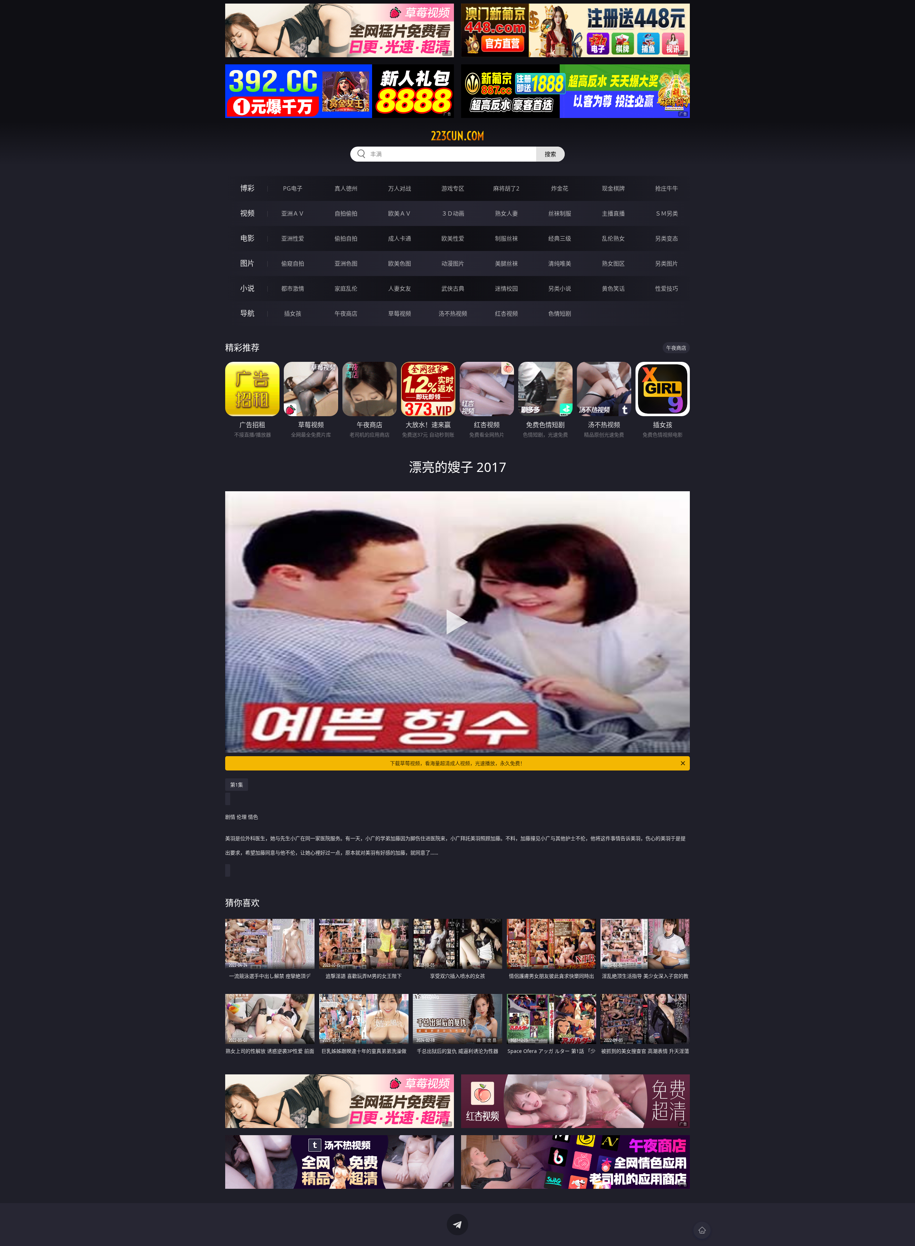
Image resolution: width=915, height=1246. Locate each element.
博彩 (247, 188)
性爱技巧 (666, 288)
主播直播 (613, 213)
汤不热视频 (453, 313)
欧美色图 (399, 263)
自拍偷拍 (346, 213)
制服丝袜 (506, 238)
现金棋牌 (613, 188)
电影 (247, 238)
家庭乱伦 (346, 288)
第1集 (236, 784)
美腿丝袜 (506, 263)
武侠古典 (452, 288)
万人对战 (399, 188)
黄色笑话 (613, 288)
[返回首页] (702, 1230)
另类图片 (666, 263)
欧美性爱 (452, 238)
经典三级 (559, 238)
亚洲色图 (346, 263)
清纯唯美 (559, 263)
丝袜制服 (559, 213)
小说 (247, 288)
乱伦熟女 (613, 238)
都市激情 (292, 288)
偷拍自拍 (346, 238)
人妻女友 (399, 288)
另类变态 (666, 238)
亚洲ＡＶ (292, 213)
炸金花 (559, 188)
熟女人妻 (506, 213)
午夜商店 (346, 313)
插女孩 (292, 313)
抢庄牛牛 (666, 188)
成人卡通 (399, 238)
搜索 (550, 154)
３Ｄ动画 (452, 213)
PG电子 (292, 188)
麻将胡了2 (506, 188)
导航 (247, 313)
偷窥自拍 (292, 263)
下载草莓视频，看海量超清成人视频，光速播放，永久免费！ (457, 763)
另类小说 (559, 288)
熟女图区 (613, 263)
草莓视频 (399, 313)
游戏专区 (452, 188)
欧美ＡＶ (399, 213)
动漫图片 (452, 263)
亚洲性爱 (292, 238)
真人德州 (346, 188)
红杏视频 (506, 313)
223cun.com (457, 136)
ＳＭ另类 (666, 213)
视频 (247, 213)
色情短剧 (559, 313)
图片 (247, 263)
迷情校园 (506, 288)
